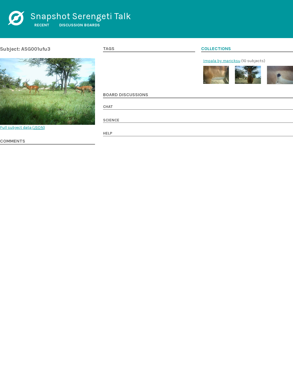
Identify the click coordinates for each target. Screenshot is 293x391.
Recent (41, 25)
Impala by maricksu (221, 60)
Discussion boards (79, 25)
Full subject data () (22, 127)
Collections (216, 48)
